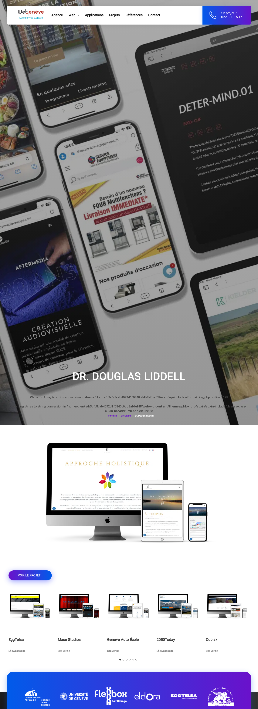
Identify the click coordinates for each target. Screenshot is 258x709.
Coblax (211, 639)
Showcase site (16, 650)
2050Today (166, 639)
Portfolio (112, 415)
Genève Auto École (123, 639)
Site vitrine (126, 415)
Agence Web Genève (31, 17)
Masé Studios (69, 639)
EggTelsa (16, 639)
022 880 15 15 (231, 17)
